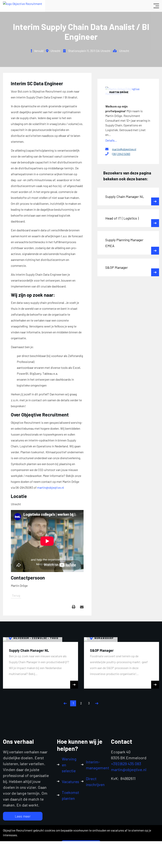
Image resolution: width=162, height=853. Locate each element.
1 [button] (73, 703)
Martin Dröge (118, 92)
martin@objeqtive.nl (50, 487)
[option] (40, 663)
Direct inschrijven (95, 781)
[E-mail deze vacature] (82, 607)
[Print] (73, 607)
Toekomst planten (70, 795)
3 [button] (89, 703)
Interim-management (97, 764)
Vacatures (70, 781)
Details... (111, 140)
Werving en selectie (69, 765)
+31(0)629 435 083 (126, 763)
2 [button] (81, 703)
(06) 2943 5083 (121, 154)
